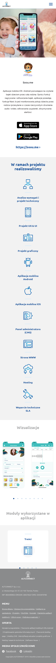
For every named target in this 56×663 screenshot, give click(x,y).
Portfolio (25, 613)
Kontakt (33, 613)
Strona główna (7, 609)
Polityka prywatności (31, 617)
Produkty (16, 613)
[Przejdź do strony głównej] (5, 3)
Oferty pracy (16, 617)
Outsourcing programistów (24, 609)
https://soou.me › (28, 147)
